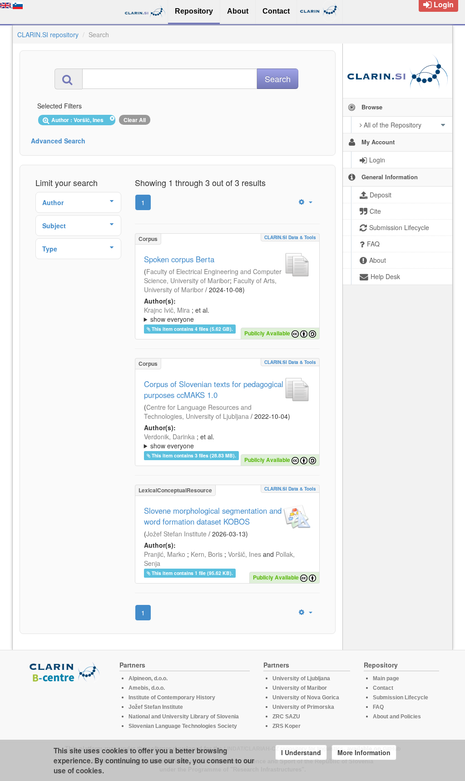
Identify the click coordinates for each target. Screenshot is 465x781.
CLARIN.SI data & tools (290, 237)
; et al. (176, 314)
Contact (383, 688)
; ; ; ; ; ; (220, 314)
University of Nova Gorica (305, 697)
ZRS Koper (286, 726)
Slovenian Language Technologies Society (183, 726)
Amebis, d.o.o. (147, 688)
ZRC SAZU (286, 716)
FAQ (378, 707)
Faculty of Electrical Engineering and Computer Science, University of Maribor (213, 276)
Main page (386, 678)
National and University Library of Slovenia (184, 716)
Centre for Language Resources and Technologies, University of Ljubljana (198, 412)
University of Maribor (299, 688)
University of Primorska (303, 707)
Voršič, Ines (244, 554)
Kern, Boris (207, 554)
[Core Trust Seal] (65, 708)
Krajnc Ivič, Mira (167, 309)
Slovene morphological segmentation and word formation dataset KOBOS (213, 516)
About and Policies (397, 716)
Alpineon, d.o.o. (148, 678)
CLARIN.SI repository (48, 34)
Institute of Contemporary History (172, 697)
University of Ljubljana (301, 678)
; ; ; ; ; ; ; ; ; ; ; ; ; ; (227, 441)
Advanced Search (58, 140)
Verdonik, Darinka (169, 436)
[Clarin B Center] (66, 671)
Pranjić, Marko (164, 554)
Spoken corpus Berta (179, 259)
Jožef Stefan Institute (176, 533)
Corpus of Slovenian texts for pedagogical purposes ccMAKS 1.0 (213, 389)
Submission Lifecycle (400, 697)
